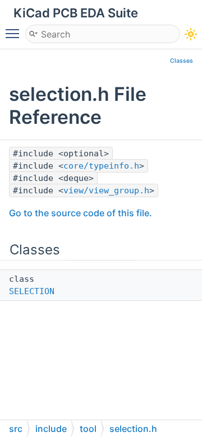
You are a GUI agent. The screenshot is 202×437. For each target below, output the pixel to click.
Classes (181, 60)
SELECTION (31, 291)
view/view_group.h (106, 190)
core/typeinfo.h (101, 166)
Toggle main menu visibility (14, 33)
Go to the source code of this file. (80, 212)
